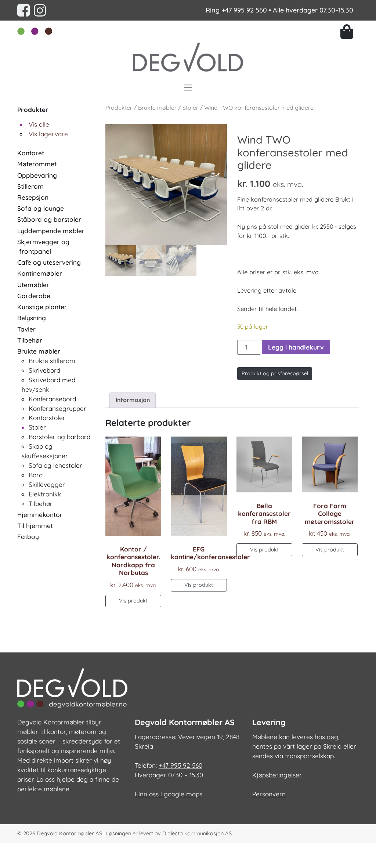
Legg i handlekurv (296, 347)
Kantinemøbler (39, 273)
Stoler (37, 427)
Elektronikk (45, 494)
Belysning (31, 318)
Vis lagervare (48, 134)
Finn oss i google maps (168, 794)
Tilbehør (29, 340)
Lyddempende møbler (50, 231)
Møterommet (37, 164)
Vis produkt (133, 600)
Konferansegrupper (57, 408)
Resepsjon (32, 197)
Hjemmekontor (39, 514)
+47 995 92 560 (244, 10)
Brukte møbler (38, 351)
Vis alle (39, 124)
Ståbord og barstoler (49, 219)
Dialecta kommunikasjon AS (197, 833)
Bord (36, 475)
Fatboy (28, 536)
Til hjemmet (35, 525)
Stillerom (30, 186)
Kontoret (30, 153)
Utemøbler (33, 285)
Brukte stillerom (52, 361)
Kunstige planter (42, 307)
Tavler (26, 329)
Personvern (269, 794)
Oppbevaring (37, 175)
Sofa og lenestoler (55, 465)
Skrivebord (44, 370)
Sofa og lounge (40, 208)
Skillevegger (47, 484)
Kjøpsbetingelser (277, 775)
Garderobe (33, 296)
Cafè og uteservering (49, 262)
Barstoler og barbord (59, 437)
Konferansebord (52, 399)
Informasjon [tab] (133, 400)
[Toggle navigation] (188, 87)
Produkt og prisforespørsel (275, 373)
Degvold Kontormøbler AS (69, 833)
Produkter (118, 107)
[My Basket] (349, 32)
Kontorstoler (47, 418)
